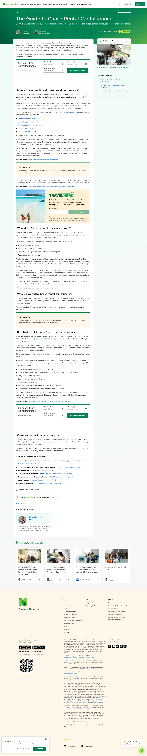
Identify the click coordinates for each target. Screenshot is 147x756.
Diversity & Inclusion (71, 614)
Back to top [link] (23, 504)
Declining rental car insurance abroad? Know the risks (49, 401)
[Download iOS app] (25, 647)
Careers (66, 609)
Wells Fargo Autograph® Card (42, 470)
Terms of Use (68, 218)
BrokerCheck (99, 702)
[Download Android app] (38, 647)
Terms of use (112, 603)
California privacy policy (117, 611)
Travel (23, 12)
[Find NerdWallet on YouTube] (113, 646)
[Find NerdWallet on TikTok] (125, 646)
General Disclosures (73, 702)
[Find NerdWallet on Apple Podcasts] (121, 646)
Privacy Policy (63, 220)
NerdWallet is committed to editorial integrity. (113, 67)
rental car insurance (68, 112)
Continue (39, 748)
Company (67, 603)
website (19, 356)
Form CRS (85, 699)
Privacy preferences (115, 614)
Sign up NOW (78, 212)
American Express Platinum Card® (43, 480)
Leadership (68, 606)
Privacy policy (113, 609)
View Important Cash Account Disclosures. (82, 709)
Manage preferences (23, 748)
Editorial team (69, 623)
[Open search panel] (120, 4)
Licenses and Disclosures (86, 657)
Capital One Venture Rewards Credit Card (55, 474)
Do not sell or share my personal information (116, 618)
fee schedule (83, 702)
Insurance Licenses (92, 668)
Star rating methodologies (73, 620)
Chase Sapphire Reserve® (63, 477)
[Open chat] (142, 751)
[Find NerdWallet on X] (109, 646)
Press (65, 626)
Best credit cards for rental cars (40, 288)
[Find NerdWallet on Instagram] (117, 646)
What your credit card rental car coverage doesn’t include (51, 187)
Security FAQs (91, 606)
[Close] (144, 739)
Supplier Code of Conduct (117, 606)
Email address (53, 208)
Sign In (128, 4)
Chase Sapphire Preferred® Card (68, 467)
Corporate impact (70, 611)
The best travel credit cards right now (43, 160)
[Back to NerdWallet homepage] (17, 12)
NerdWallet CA (88, 746)
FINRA (100, 696)
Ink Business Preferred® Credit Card (48, 483)
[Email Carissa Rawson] (30, 520)
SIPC (104, 696)
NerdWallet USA (72, 746)
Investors (67, 632)
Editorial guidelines (71, 617)
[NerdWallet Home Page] (10, 4)
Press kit (67, 629)
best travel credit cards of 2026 (28, 463)
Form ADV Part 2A (94, 699)
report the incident (40, 339)
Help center (90, 603)
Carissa (35, 517)
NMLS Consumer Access (71, 657)
